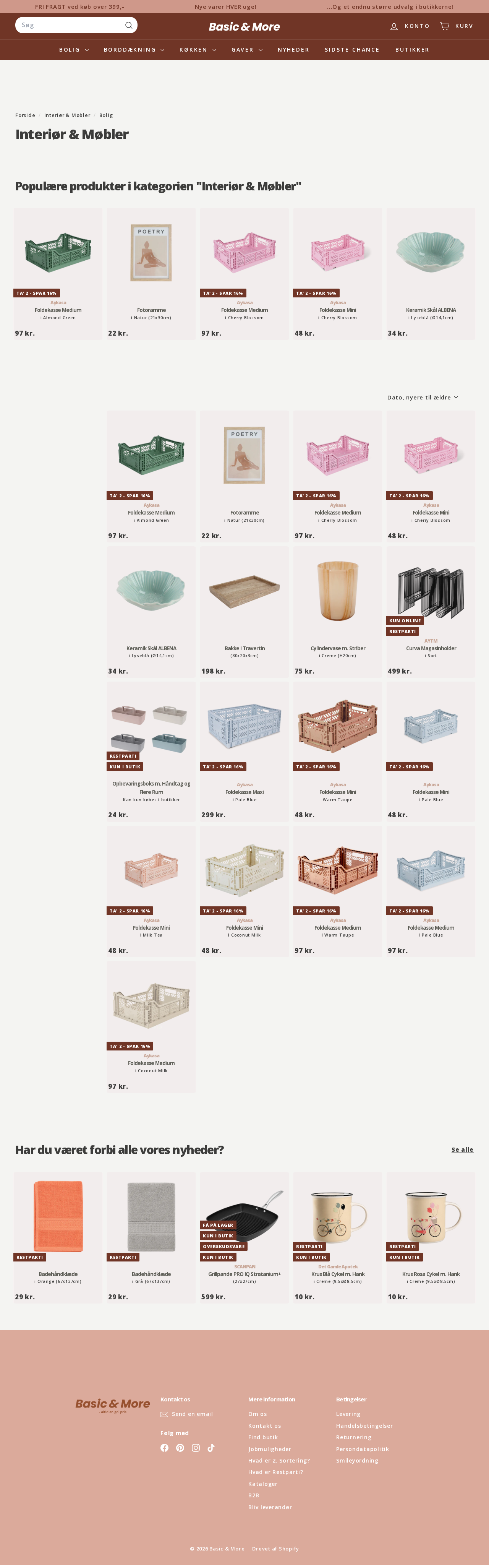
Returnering (353, 1437)
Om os (257, 1413)
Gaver (244, 49)
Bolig (71, 49)
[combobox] (76, 25)
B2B (253, 1495)
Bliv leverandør (270, 1507)
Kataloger (263, 1483)
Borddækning (131, 49)
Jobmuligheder (269, 1449)
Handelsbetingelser (364, 1425)
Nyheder (294, 49)
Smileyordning (357, 1460)
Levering (348, 1413)
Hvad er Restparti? (275, 1472)
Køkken (195, 49)
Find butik (263, 1437)
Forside (26, 115)
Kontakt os (264, 1425)
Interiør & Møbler (67, 115)
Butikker (412, 49)
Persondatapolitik (362, 1449)
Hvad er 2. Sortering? (279, 1460)
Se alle (463, 1149)
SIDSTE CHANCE (352, 49)
